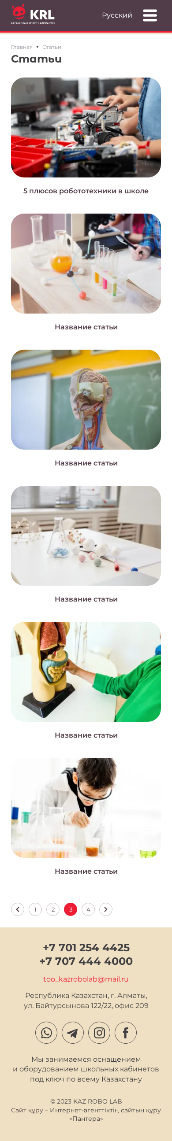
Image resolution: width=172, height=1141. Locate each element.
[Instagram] (99, 1033)
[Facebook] (126, 1033)
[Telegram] (73, 1033)
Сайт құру (27, 1110)
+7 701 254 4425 (86, 947)
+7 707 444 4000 (86, 961)
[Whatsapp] (46, 1033)
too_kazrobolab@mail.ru (86, 979)
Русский (117, 15)
